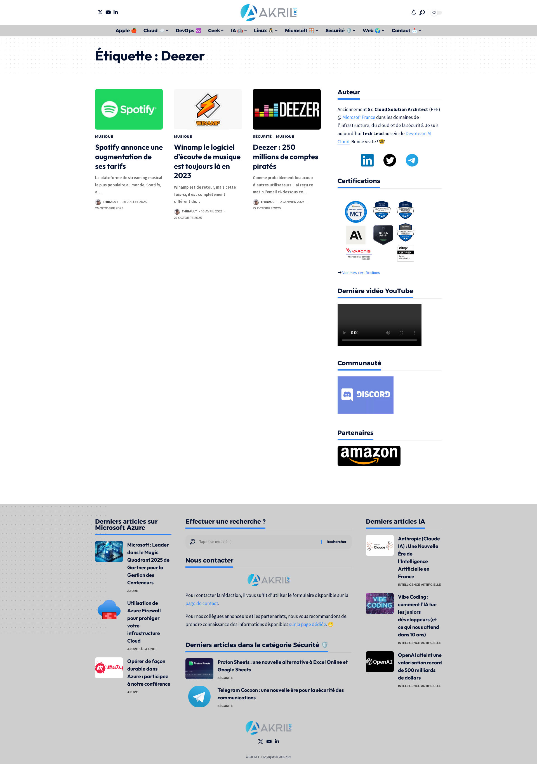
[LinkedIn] (115, 12)
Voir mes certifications (361, 272)
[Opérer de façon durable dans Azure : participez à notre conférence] (109, 667)
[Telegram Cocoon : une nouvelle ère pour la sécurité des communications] (199, 696)
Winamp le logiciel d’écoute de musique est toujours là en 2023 (207, 161)
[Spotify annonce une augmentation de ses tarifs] (129, 109)
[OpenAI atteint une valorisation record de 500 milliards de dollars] (380, 661)
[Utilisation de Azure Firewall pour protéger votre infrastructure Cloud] (109, 609)
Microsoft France (358, 117)
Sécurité (262, 136)
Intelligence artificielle (419, 585)
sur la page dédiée (307, 624)
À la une (147, 649)
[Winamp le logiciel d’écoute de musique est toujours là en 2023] (208, 109)
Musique (104, 136)
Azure (132, 591)
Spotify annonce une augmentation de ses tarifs (129, 156)
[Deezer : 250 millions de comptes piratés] (287, 109)
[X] (100, 12)
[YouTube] (108, 12)
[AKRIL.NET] (268, 12)
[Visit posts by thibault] (98, 202)
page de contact (201, 603)
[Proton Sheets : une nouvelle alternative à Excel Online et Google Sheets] (199, 668)
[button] (422, 12)
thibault (110, 202)
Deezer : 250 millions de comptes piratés (285, 156)
